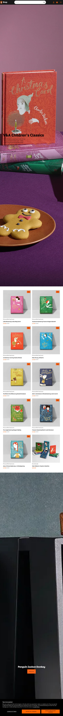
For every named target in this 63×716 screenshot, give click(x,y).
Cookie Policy (36, 707)
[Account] (53, 2)
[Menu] (61, 2)
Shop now (31, 671)
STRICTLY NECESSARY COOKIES (50, 711)
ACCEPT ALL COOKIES (31, 711)
